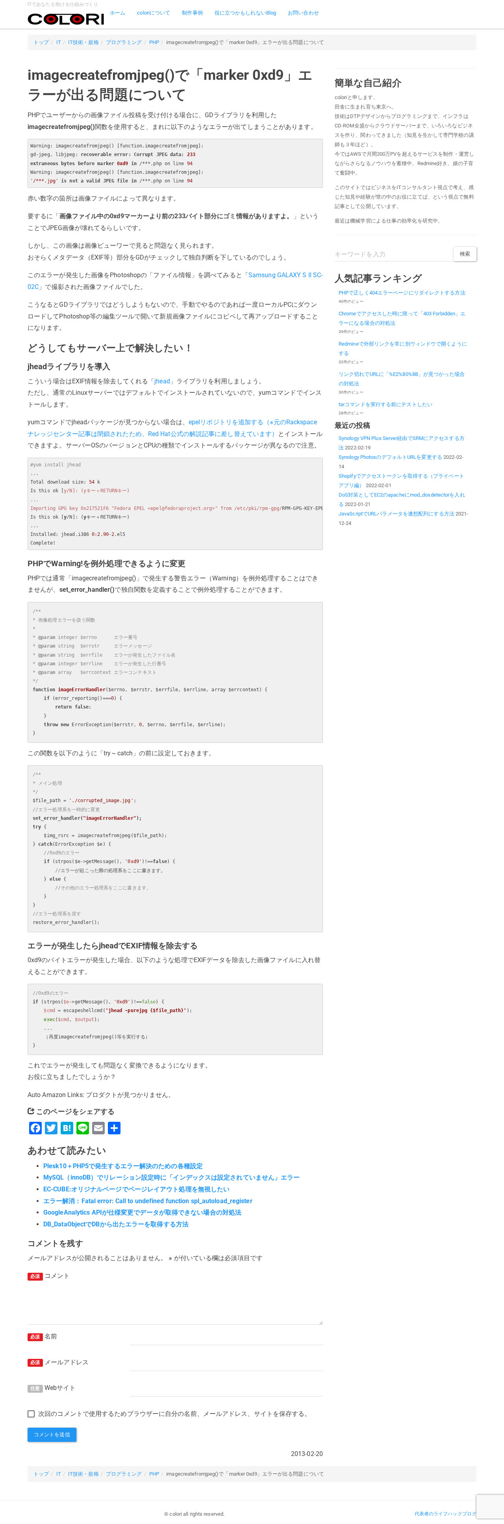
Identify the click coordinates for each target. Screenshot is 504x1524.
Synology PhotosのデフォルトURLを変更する (390, 457)
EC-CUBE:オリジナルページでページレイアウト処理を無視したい (136, 1189)
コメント (50, 1275)
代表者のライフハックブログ (445, 1514)
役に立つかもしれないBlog (245, 13)
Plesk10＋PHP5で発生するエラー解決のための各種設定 (123, 1166)
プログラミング (124, 42)
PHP (154, 42)
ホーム (117, 13)
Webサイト (53, 1387)
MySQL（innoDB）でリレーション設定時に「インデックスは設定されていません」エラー (171, 1177)
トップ (41, 42)
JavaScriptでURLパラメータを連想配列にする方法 (396, 514)
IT (58, 42)
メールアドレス (59, 1362)
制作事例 (192, 13)
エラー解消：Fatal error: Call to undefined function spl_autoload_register (147, 1201)
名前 (43, 1336)
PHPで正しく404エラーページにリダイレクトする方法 (402, 293)
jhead (162, 381)
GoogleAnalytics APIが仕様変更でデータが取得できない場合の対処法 (142, 1212)
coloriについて (153, 13)
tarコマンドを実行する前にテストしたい (385, 404)
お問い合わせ (303, 13)
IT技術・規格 (83, 42)
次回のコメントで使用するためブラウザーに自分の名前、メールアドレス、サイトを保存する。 (174, 1413)
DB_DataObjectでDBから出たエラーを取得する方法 (116, 1224)
